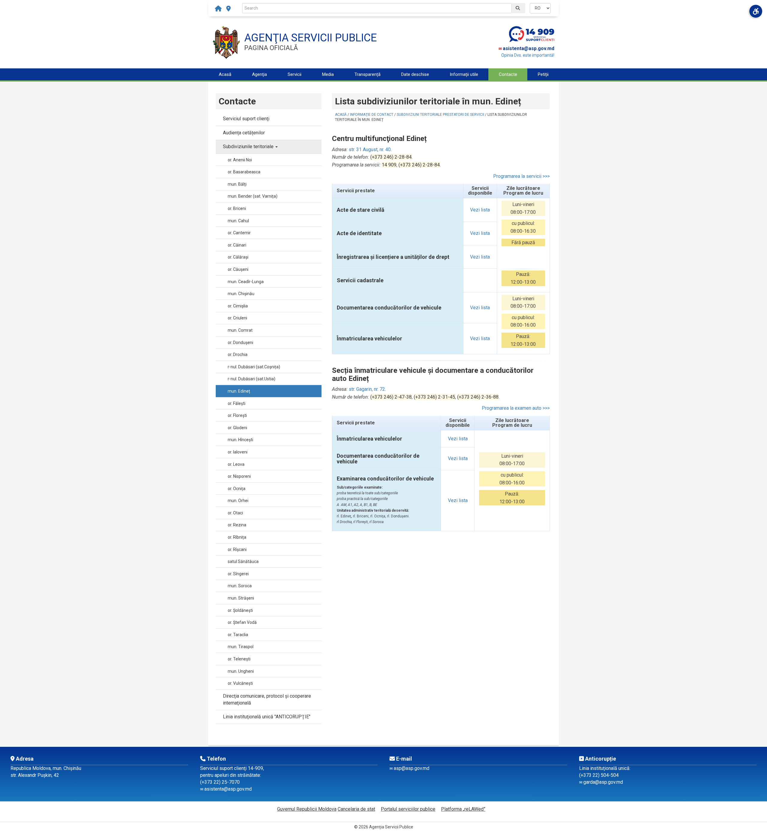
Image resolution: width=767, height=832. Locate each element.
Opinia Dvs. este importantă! (527, 55)
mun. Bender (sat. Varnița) (252, 196)
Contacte (508, 74)
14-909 (255, 768)
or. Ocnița (236, 488)
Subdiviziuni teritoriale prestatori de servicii (440, 114)
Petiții (543, 74)
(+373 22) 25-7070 (220, 782)
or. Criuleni (237, 318)
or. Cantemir (239, 232)
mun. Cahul (238, 220)
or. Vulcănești (240, 683)
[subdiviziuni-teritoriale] (228, 9)
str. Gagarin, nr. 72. (367, 389)
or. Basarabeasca (244, 171)
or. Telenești (239, 659)
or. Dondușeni (240, 342)
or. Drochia (237, 354)
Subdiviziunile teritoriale (249, 146)
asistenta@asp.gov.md (528, 48)
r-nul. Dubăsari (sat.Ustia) (251, 378)
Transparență (367, 74)
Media (328, 74)
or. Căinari (237, 245)
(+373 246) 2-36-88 (478, 397)
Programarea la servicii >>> (521, 176)
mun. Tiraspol (240, 646)
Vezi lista (480, 210)
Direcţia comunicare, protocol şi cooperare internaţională (267, 699)
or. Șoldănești (240, 610)
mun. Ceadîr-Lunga (246, 281)
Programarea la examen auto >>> (516, 408)
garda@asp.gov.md (603, 782)
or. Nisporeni (239, 476)
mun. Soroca (240, 585)
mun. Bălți (237, 184)
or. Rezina (237, 524)
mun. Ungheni (241, 671)
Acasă (225, 74)
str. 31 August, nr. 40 (370, 149)
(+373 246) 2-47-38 (391, 397)
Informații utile (464, 74)
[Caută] (518, 8)
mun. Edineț (239, 391)
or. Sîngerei (238, 573)
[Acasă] (220, 9)
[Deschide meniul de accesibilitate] (756, 11)
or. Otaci (235, 512)
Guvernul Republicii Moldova (306, 809)
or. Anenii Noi (240, 159)
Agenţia (259, 74)
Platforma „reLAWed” (463, 809)
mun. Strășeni (241, 598)
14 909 (389, 165)
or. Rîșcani (237, 549)
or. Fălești (236, 403)
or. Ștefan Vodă (242, 622)
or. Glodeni (237, 427)
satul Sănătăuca (243, 561)
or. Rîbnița (237, 537)
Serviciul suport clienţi (246, 118)
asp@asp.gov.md (411, 768)
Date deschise (415, 74)
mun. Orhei (238, 500)
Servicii (294, 74)
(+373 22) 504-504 (599, 775)
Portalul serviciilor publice (408, 809)
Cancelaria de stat (356, 809)
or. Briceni (237, 208)
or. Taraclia (238, 634)
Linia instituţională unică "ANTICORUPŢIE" (266, 717)
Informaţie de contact (371, 114)
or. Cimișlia (238, 306)
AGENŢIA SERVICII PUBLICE (310, 37)
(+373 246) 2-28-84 (391, 157)
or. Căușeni (238, 269)
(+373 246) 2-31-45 (434, 397)
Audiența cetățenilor (244, 133)
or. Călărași (238, 257)
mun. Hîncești (240, 439)
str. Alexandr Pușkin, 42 (34, 775)
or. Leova (236, 464)
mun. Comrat (240, 330)
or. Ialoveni (237, 452)
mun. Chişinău (241, 293)
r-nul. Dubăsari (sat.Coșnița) (254, 366)
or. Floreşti (237, 415)
